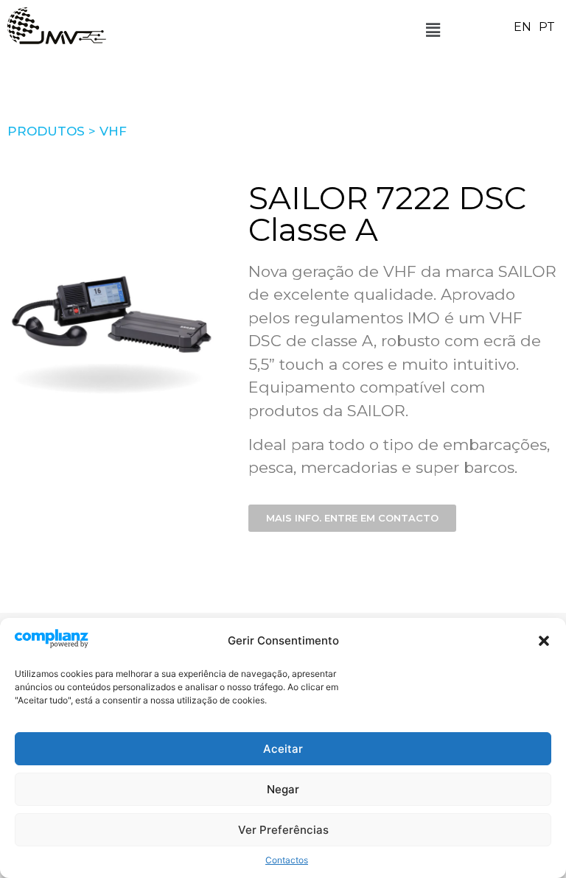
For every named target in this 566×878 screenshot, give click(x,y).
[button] (544, 640)
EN (522, 27)
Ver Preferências (283, 830)
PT (547, 27)
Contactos (286, 859)
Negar (283, 789)
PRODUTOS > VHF (67, 131)
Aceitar (283, 749)
